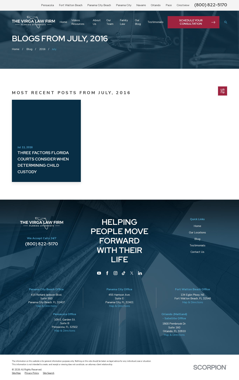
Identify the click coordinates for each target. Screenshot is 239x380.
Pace (169, 5)
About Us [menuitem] (97, 22)
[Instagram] (115, 273)
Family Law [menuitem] (124, 22)
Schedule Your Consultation (190, 22)
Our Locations (197, 232)
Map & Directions (46, 306)
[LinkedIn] (140, 273)
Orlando (156, 5)
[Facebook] (107, 273)
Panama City (123, 5)
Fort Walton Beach (70, 5)
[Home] (33, 22)
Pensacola (47, 5)
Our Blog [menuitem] (138, 22)
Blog (197, 239)
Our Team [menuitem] (109, 22)
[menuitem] (16, 373)
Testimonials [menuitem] (155, 22)
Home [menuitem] (63, 22)
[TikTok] (123, 273)
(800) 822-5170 (210, 5)
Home (197, 226)
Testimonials (197, 245)
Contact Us (197, 252)
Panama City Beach (99, 5)
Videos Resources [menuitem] (77, 22)
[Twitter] (132, 273)
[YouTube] (99, 273)
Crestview (183, 5)
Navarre (141, 5)
